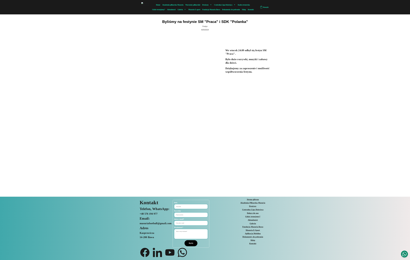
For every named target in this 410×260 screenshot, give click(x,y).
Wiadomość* (178, 227)
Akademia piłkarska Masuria (172, 5)
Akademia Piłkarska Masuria (252, 203)
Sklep (244, 9)
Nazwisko (177, 211)
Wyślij (191, 243)
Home (158, 5)
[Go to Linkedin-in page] (158, 252)
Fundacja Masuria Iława (211, 9)
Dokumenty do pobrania (231, 9)
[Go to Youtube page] (171, 252)
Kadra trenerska (244, 5)
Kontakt (251, 9)
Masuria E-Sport (253, 230)
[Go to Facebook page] (146, 252)
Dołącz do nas (253, 213)
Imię (175, 202)
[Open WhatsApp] (404, 254)
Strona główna (253, 199)
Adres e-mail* (179, 219)
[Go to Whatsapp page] (182, 252)
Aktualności (171, 9)
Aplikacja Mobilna (253, 233)
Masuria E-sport (194, 9)
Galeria (180, 9)
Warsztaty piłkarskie (192, 5)
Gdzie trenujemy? (158, 9)
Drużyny (205, 5)
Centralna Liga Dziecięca (223, 5)
